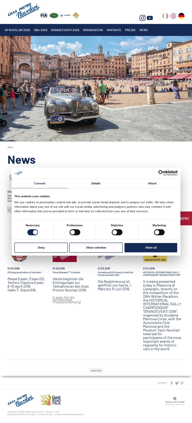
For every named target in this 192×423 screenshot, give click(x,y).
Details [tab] (96, 183)
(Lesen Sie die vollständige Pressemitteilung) (67, 299)
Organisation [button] (93, 30)
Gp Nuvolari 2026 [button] (17, 30)
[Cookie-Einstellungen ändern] (68, 414)
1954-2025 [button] (40, 30)
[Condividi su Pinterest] (182, 382)
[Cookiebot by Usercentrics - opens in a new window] (161, 173)
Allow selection (96, 247)
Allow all (151, 247)
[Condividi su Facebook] (172, 382)
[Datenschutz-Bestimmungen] (22, 414)
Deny (41, 247)
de (181, 17)
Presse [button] (130, 30)
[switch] (75, 232)
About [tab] (152, 183)
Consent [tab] (39, 183)
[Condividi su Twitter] (177, 382)
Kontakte (114, 30)
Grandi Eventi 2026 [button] (65, 30)
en (173, 17)
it (165, 17)
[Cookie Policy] (45, 414)
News (144, 30)
